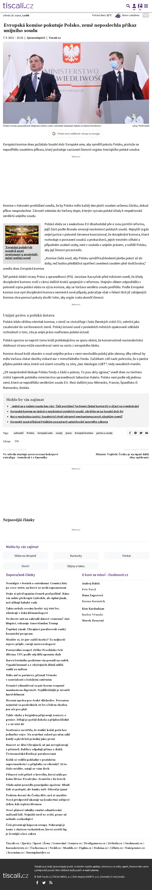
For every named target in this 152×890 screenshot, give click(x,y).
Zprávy (26, 843)
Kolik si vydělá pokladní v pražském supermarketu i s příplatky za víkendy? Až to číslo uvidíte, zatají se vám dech (36, 764)
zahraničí (18, 432)
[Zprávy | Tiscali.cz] (18, 5)
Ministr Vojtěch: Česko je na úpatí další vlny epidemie (122, 456)
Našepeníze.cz (135, 848)
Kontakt (105, 876)
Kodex (121, 876)
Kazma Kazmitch (93, 601)
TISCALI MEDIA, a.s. (62, 876)
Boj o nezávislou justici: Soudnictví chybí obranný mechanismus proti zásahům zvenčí (66, 416)
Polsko (30, 432)
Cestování (59, 843)
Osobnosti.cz (134, 843)
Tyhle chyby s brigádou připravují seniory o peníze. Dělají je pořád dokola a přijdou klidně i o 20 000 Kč (37, 720)
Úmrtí (25, 566)
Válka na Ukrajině (25, 556)
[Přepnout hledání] (128, 5)
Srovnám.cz (16, 852)
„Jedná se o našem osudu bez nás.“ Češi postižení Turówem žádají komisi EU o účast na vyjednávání (74, 406)
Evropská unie (45, 432)
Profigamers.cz (94, 843)
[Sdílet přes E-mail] (146, 433)
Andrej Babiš (91, 583)
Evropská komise (84, 432)
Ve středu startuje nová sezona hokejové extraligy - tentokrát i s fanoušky (30, 456)
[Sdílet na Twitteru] (141, 433)
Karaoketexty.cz (17, 848)
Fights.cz (85, 848)
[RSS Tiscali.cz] (51, 883)
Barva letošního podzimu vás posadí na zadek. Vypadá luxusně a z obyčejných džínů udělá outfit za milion (37, 665)
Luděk (25, 15)
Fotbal (126, 556)
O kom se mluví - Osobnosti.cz (105, 575)
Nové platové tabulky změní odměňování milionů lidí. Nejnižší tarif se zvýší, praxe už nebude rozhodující (36, 815)
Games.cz (75, 843)
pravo (69, 432)
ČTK (17, 441)
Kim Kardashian (93, 609)
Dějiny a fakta (76, 566)
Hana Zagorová (92, 595)
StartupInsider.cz (38, 852)
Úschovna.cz (38, 848)
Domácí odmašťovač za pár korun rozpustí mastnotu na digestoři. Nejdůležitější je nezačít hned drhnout (38, 690)
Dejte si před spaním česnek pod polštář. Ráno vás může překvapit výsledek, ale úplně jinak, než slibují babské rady (37, 598)
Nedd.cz (55, 848)
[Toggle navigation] (146, 5)
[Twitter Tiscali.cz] (44, 883)
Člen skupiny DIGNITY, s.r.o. (86, 876)
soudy (59, 432)
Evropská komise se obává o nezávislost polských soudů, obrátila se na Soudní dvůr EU (66, 411)
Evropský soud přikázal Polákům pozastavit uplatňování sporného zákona (59, 422)
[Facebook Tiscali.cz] (37, 883)
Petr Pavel (89, 589)
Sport (37, 843)
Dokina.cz (101, 848)
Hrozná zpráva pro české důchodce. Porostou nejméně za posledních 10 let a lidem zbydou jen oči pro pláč (37, 705)
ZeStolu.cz (115, 843)
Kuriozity (76, 556)
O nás (114, 876)
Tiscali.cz (12, 843)
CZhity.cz (116, 848)
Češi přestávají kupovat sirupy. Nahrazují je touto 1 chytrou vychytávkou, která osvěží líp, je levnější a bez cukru (36, 829)
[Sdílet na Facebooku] (130, 433)
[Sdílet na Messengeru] (135, 433)
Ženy (46, 843)
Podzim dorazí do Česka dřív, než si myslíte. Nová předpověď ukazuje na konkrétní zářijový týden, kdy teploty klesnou (38, 800)
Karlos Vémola (92, 614)
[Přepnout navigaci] (134, 5)
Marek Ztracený (93, 620)
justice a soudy (104, 432)
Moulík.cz (70, 848)
